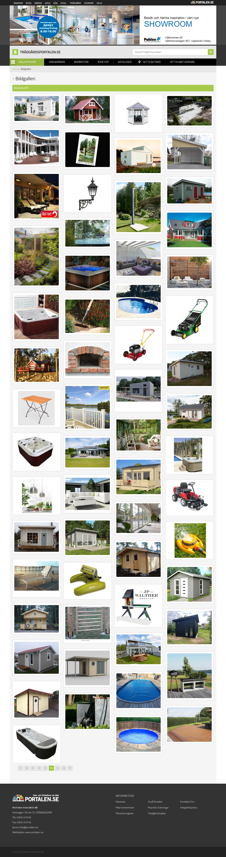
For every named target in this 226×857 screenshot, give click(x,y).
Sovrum (88, 3)
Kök (55, 3)
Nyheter (103, 62)
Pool (63, 3)
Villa (99, 3)
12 (39, 768)
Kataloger (125, 62)
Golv (47, 3)
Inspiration (81, 62)
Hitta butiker (152, 62)
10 (26, 768)
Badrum (18, 3)
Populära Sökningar (158, 807)
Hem (14, 69)
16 (64, 768)
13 (45, 768)
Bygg (28, 3)
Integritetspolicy (188, 807)
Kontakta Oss (187, 801)
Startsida (120, 801)
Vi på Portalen (155, 801)
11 (33, 768)
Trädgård (75, 3)
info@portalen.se (28, 827)
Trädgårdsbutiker (157, 813)
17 (70, 768)
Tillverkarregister (125, 813)
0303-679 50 (24, 817)
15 (57, 768)
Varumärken (57, 62)
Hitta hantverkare (182, 62)
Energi (38, 3)
